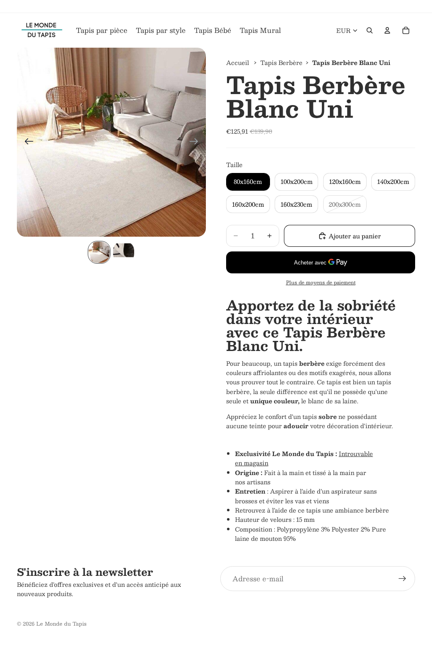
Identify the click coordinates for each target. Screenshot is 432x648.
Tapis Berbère (281, 62)
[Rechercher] (369, 30)
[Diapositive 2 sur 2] (123, 252)
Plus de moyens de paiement (321, 282)
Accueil (237, 62)
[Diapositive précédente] (26, 142)
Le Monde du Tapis (61, 623)
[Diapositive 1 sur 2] (99, 252)
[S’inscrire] (402, 579)
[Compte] (387, 30)
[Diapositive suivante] (196, 142)
